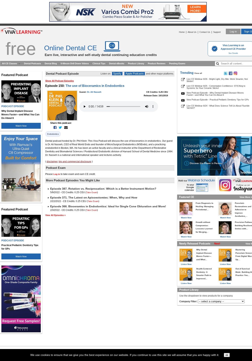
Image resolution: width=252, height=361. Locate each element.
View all (198, 73)
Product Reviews (156, 63)
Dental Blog (51, 63)
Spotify (117, 73)
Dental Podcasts (32, 63)
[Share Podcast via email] (65, 128)
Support (217, 32)
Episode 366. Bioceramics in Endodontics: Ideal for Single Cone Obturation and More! (108, 206)
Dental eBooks (116, 63)
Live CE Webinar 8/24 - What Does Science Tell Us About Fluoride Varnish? (218, 107)
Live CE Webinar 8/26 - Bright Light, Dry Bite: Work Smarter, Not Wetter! (217, 80)
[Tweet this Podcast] (59, 128)
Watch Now (21, 126)
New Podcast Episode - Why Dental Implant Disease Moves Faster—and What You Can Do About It (215, 94)
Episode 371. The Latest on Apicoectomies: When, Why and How (93, 197)
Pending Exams (177, 63)
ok (226, 355)
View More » (246, 197)
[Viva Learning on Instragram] (235, 74)
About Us (192, 32)
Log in (233, 31)
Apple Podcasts (135, 73)
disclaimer (52, 161)
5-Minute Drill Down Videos (75, 63)
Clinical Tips (99, 63)
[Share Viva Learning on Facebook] (230, 74)
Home (182, 32)
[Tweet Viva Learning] (225, 74)
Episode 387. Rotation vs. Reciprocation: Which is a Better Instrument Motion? (103, 188)
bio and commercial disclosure (75, 161)
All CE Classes (9, 63)
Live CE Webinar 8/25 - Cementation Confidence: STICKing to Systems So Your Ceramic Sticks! (216, 87)
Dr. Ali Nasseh (94, 92)
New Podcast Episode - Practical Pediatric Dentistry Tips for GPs (218, 99)
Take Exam (91, 192)
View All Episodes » (55, 215)
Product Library (136, 63)
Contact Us (204, 32)
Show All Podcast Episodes (59, 81)
